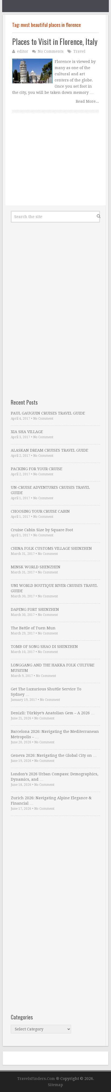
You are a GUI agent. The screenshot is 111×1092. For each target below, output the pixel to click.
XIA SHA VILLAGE (27, 432)
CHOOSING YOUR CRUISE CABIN (40, 511)
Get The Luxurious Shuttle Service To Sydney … (46, 692)
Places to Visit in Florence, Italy (55, 41)
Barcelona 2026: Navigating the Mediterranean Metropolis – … (55, 734)
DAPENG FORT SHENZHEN (35, 609)
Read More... (87, 101)
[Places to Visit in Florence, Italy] (32, 71)
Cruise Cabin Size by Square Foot (42, 530)
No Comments (51, 51)
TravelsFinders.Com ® (38, 1078)
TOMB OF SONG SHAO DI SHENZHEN (44, 646)
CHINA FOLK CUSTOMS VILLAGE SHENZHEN (51, 548)
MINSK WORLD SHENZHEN (35, 567)
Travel (79, 51)
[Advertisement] (55, 165)
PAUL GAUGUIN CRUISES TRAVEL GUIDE (48, 413)
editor (22, 51)
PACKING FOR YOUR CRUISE (36, 469)
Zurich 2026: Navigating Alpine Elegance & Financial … (51, 800)
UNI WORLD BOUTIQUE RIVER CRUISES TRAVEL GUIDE (54, 588)
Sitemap (55, 1085)
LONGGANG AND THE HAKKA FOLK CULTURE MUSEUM (52, 668)
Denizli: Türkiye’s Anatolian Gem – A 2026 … (53, 713)
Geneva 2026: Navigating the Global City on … (54, 755)
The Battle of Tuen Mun (33, 628)
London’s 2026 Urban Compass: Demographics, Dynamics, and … (54, 776)
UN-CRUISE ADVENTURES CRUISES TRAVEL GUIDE (50, 490)
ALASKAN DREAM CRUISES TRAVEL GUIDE (49, 450)
